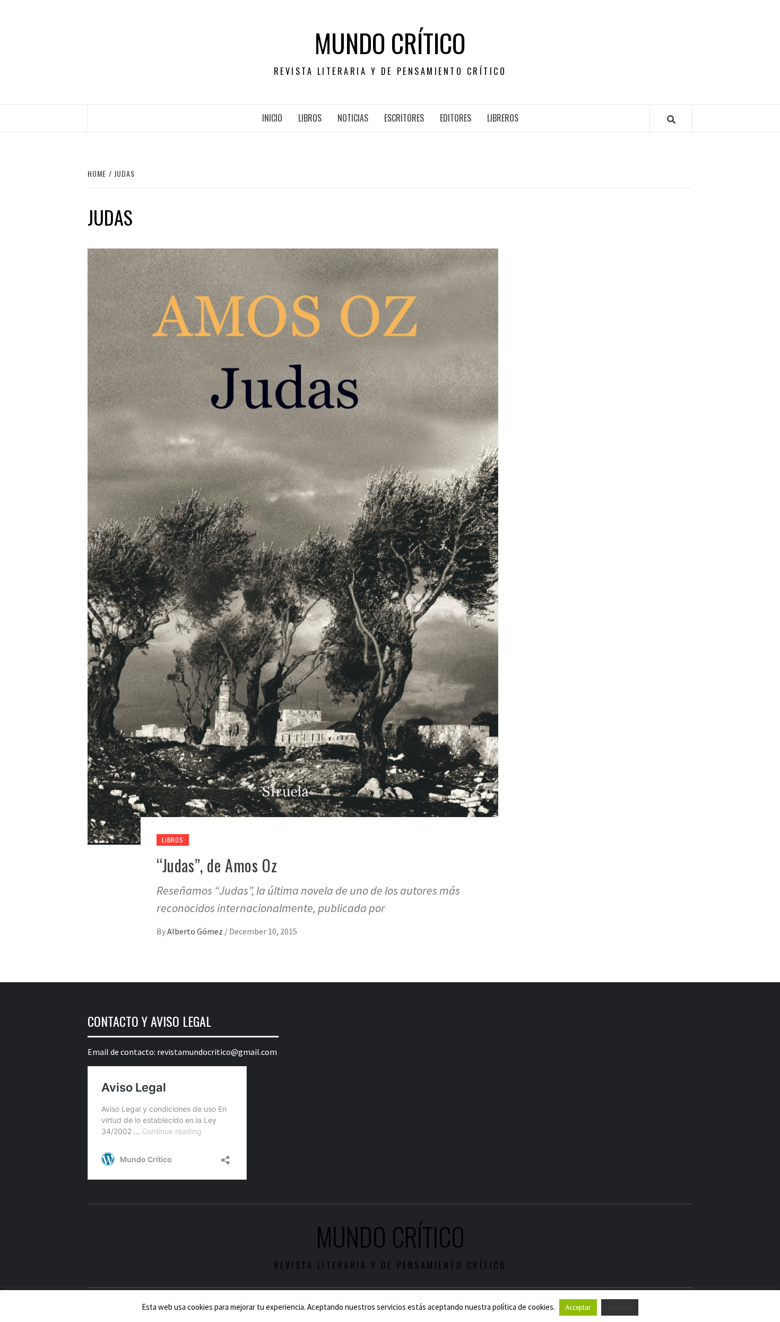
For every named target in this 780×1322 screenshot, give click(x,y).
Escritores (404, 117)
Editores (455, 117)
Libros (310, 117)
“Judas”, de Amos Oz (217, 865)
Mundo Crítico (390, 43)
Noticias (352, 117)
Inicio (272, 117)
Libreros (502, 117)
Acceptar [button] (578, 1307)
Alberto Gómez (195, 931)
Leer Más (620, 1307)
